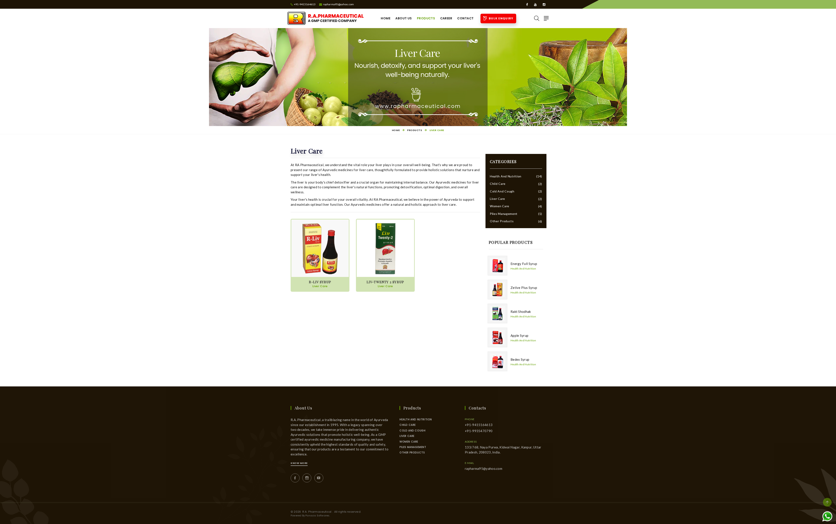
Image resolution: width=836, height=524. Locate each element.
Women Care (499, 206)
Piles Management (503, 214)
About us (403, 18)
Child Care (498, 183)
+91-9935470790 (478, 431)
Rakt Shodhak (521, 311)
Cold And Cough (502, 191)
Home (385, 18)
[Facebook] (527, 4)
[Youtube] (535, 4)
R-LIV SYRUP (320, 284)
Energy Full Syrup (524, 264)
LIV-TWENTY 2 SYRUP (385, 284)
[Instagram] (544, 4)
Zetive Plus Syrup (524, 288)
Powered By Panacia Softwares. (310, 515)
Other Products (502, 221)
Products (426, 18)
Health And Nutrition (505, 176)
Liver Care (497, 199)
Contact (465, 18)
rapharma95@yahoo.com (483, 468)
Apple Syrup (519, 335)
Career (446, 18)
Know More (299, 463)
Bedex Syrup (520, 359)
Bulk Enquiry (500, 18)
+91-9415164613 (478, 425)
